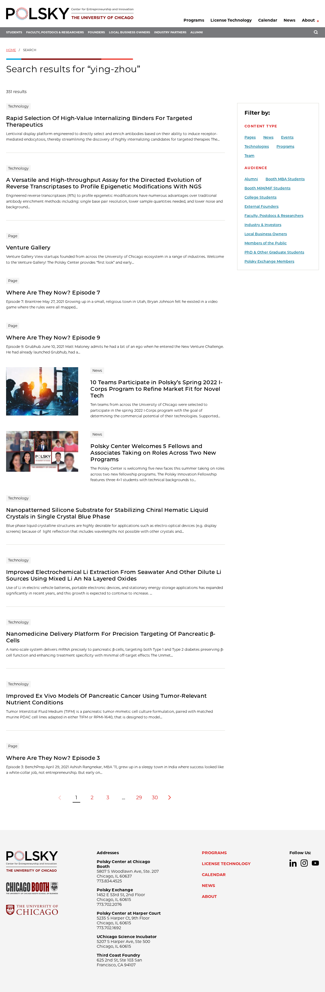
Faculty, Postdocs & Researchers (55, 32)
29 (139, 797)
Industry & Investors (263, 225)
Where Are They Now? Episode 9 (53, 337)
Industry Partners (170, 32)
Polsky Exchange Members (269, 261)
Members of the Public (266, 243)
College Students (261, 197)
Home (11, 50)
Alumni (196, 32)
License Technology (231, 20)
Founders (96, 32)
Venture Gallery (28, 247)
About (308, 20)
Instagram (304, 863)
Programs (194, 20)
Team (249, 155)
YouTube (315, 863)
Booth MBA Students (285, 179)
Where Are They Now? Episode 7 (53, 292)
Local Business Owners (129, 32)
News (289, 20)
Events (287, 137)
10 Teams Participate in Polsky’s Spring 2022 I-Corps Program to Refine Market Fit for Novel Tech (156, 389)
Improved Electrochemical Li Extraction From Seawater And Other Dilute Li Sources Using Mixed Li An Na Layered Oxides (113, 575)
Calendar (267, 20)
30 (155, 797)
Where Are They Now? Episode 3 (53, 757)
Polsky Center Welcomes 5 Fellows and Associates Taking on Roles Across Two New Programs (153, 453)
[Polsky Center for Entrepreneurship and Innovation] (70, 13)
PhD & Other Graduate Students (274, 252)
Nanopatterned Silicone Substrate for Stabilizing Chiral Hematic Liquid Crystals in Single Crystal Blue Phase (107, 513)
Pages (250, 137)
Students (14, 32)
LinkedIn (293, 863)
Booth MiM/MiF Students (267, 188)
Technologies (257, 146)
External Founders (262, 206)
